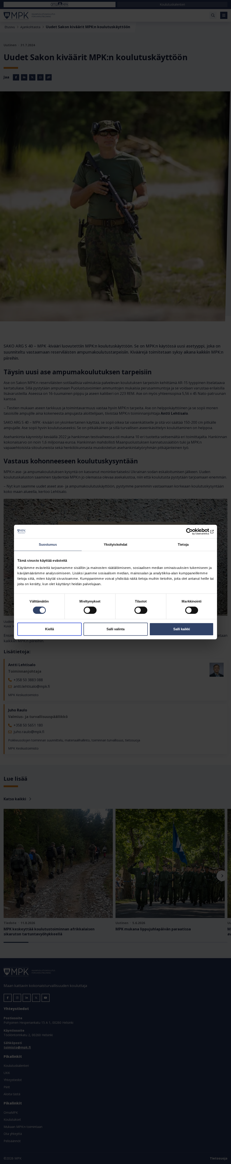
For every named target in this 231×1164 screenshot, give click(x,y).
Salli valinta (115, 629)
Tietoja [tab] (183, 544)
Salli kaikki (181, 629)
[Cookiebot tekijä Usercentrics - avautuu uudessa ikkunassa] (194, 531)
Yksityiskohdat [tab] (115, 544)
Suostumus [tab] (48, 544)
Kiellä (49, 629)
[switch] (90, 610)
